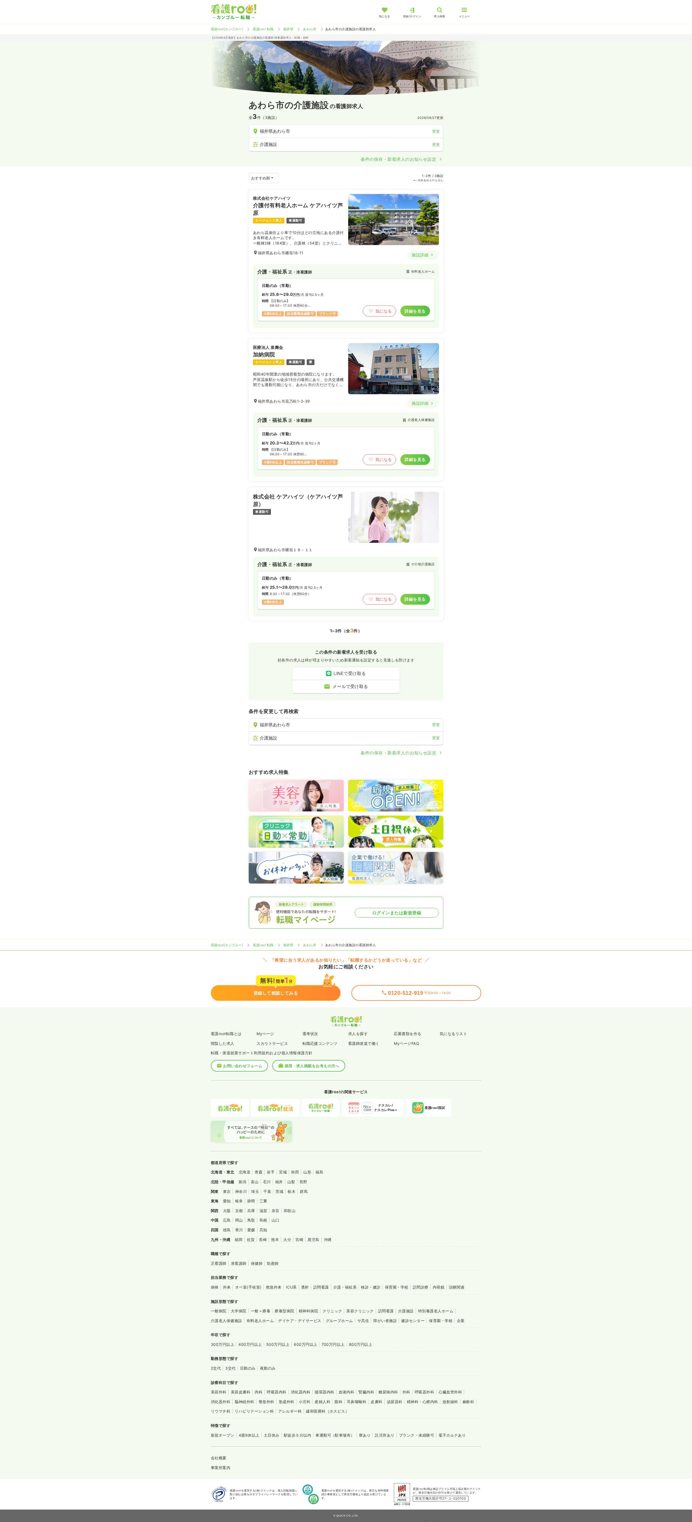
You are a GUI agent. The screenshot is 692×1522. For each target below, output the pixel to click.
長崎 (263, 1239)
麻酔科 (468, 1401)
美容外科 (219, 1392)
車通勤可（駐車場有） (335, 1435)
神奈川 (241, 1191)
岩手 (271, 1172)
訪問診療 (420, 1287)
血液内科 (346, 1392)
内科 (258, 1392)
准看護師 (239, 1263)
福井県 (288, 29)
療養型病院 (284, 1311)
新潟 (243, 1181)
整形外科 (266, 1401)
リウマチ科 (220, 1411)
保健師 (256, 1263)
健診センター (413, 1320)
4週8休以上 (249, 1435)
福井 (279, 1181)
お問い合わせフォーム (242, 1065)
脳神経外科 (244, 1401)
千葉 (267, 1191)
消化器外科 (220, 1401)
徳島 (227, 1229)
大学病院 (239, 1311)
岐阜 (239, 1201)
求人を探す (358, 1033)
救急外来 (274, 1287)
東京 (227, 1191)
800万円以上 (360, 1344)
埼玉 (255, 1191)
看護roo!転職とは (226, 1033)
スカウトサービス (272, 1043)
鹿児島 (313, 1239)
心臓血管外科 (450, 1392)
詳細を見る (415, 311)
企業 (461, 1320)
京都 (239, 1210)
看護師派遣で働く (364, 1043)
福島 (319, 1172)
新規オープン (222, 1435)
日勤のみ (248, 1368)
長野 (303, 1181)
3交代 (230, 1368)
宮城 (283, 1172)
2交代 (216, 1368)
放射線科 (450, 1401)
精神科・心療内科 (422, 1401)
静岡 (251, 1201)
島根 (263, 1220)
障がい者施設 (385, 1320)
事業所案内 (220, 1467)
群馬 (304, 1191)
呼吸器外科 (424, 1392)
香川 (239, 1229)
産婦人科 (322, 1401)
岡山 (239, 1220)
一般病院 (219, 1311)
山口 (276, 1220)
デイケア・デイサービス (299, 1320)
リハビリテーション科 (254, 1411)
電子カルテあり (452, 1435)
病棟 (215, 1287)
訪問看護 (321, 1287)
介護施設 (406, 1311)
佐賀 (251, 1239)
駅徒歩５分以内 (297, 1435)
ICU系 (291, 1287)
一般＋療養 (260, 1311)
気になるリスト (453, 1033)
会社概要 (219, 1458)
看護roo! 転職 (263, 29)
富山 (255, 1181)
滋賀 (263, 1210)
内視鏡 (438, 1287)
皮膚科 (376, 1401)
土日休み (272, 1435)
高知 (263, 1229)
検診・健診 (370, 1287)
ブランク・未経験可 (416, 1435)
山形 (307, 1172)
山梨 (291, 1181)
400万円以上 (250, 1344)
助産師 (272, 1263)
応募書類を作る (407, 1033)
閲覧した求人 (222, 1043)
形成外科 (286, 1401)
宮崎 (299, 1239)
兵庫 (251, 1210)
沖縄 (328, 1239)
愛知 (227, 1201)
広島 (227, 1220)
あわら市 (310, 29)
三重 (263, 1201)
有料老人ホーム (260, 1320)
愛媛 (251, 1229)
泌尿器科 (394, 1401)
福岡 (238, 1239)
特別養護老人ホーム (435, 1311)
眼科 (338, 1401)
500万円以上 (278, 1344)
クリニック (332, 1311)
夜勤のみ (268, 1368)
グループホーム (339, 1320)
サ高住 (363, 1320)
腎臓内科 (366, 1392)
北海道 (244, 1172)
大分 (287, 1239)
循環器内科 (324, 1392)
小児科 (304, 1401)
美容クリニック (360, 1311)
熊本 (275, 1239)
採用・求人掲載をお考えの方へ (312, 1065)
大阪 (227, 1210)
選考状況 (310, 1033)
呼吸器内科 (276, 1392)
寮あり (365, 1435)
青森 (258, 1172)
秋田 (295, 1172)
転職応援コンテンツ (320, 1043)
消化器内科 (300, 1392)
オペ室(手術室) (248, 1287)
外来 (227, 1287)
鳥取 (251, 1220)
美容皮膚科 (240, 1392)
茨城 (279, 1191)
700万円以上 (333, 1344)
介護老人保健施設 (226, 1320)
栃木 (291, 1191)
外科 (406, 1392)
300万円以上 (222, 1344)
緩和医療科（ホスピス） (327, 1411)
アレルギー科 (290, 1411)
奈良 (276, 1210)
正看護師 (219, 1263)
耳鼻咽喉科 (356, 1401)
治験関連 (456, 1287)
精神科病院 (308, 1311)
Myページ (265, 1033)
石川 (267, 1181)
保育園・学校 (396, 1287)
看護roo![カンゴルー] (227, 29)
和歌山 (289, 1210)
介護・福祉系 (345, 1287)
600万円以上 (305, 1344)
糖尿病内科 (388, 1392)
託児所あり (384, 1435)
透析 (305, 1287)
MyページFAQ (406, 1043)
